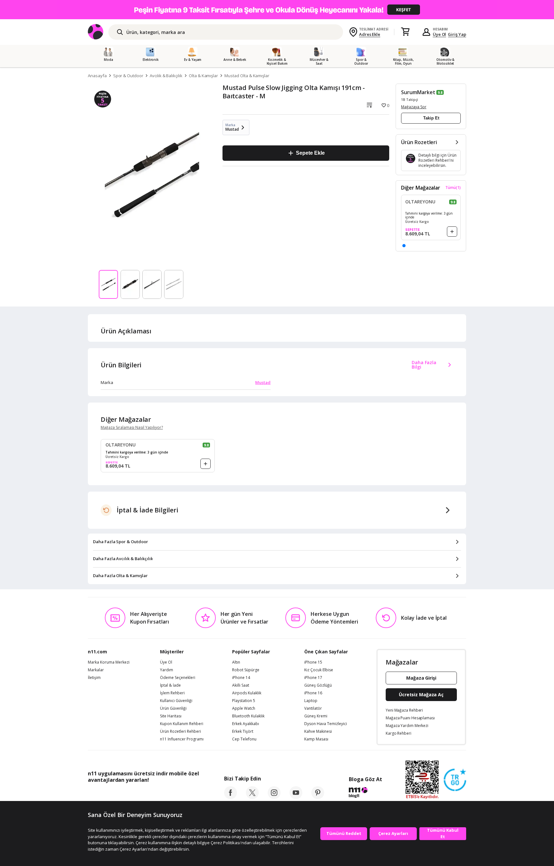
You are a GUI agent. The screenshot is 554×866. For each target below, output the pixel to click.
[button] (404, 245)
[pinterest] (317, 797)
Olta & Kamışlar (203, 75)
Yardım (166, 670)
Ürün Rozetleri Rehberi (180, 731)
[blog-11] (365, 793)
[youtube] (296, 797)
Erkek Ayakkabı (245, 723)
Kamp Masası (316, 739)
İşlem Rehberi (172, 693)
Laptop (310, 700)
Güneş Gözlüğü (318, 685)
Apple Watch (243, 708)
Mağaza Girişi (421, 678)
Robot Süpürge (245, 670)
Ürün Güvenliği (173, 708)
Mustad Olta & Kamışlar (246, 75)
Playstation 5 (243, 700)
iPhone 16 (313, 693)
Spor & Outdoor (128, 75)
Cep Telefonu (244, 739)
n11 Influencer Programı (182, 739)
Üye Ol (439, 34)
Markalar (96, 670)
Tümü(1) (453, 187)
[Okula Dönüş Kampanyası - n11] (277, 9)
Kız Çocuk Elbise (318, 670)
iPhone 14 (241, 677)
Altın (236, 662)
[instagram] (274, 797)
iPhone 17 (313, 677)
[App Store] (107, 794)
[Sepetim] (405, 32)
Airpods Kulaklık (246, 693)
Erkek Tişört (242, 731)
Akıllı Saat (240, 685)
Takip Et (431, 118)
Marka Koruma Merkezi (109, 662)
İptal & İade (170, 685)
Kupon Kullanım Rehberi (181, 723)
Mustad (263, 382)
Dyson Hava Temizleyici (325, 723)
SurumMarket (418, 92)
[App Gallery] (184, 794)
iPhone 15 (313, 662)
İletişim (94, 677)
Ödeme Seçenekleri (177, 677)
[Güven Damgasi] (455, 780)
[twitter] (252, 797)
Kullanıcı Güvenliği (176, 700)
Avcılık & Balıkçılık (166, 75)
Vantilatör (313, 708)
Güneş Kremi (315, 716)
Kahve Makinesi (318, 731)
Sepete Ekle (310, 153)
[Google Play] (147, 794)
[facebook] (230, 797)
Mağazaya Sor (413, 107)
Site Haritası (170, 716)
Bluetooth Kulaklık (248, 716)
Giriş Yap (457, 34)
